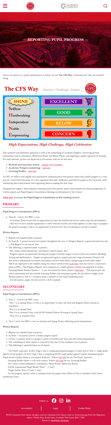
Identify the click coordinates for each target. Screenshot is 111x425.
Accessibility (26, 408)
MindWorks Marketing (60, 420)
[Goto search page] (105, 6)
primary (45, 164)
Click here (8, 197)
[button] (5, 6)
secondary (57, 164)
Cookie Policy (84, 408)
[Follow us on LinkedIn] (68, 401)
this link (62, 357)
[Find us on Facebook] (54, 401)
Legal (55, 408)
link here (46, 168)
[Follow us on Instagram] (61, 401)
